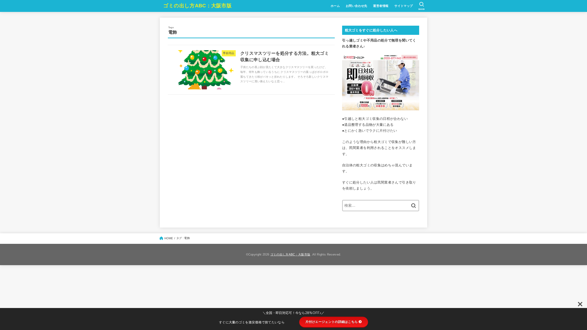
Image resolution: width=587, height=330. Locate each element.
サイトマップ (403, 6)
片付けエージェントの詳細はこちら (331, 322)
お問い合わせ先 (356, 6)
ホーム (335, 6)
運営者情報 (380, 6)
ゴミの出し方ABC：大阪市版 (197, 5)
